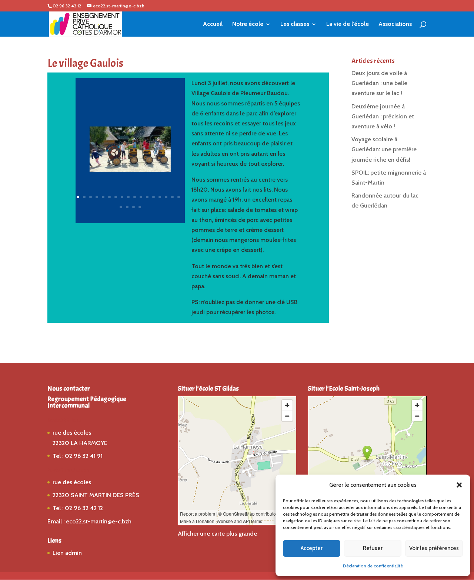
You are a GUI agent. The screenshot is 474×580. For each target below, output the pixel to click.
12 (147, 197)
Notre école (247, 24)
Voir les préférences (434, 548)
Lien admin (67, 552)
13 (153, 197)
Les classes (294, 24)
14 (159, 197)
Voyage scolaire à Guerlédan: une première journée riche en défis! (384, 149)
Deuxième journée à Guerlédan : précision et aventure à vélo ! (382, 116)
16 (172, 197)
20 (133, 207)
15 (166, 197)
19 (127, 207)
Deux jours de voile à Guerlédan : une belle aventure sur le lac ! (379, 83)
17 (178, 197)
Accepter (312, 548)
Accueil (213, 24)
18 (121, 207)
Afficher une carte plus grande (217, 533)
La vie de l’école (347, 24)
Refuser (373, 548)
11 (141, 197)
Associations (395, 24)
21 (139, 207)
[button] (459, 485)
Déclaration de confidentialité (373, 566)
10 (134, 197)
